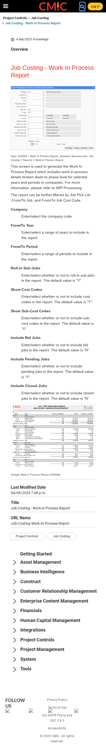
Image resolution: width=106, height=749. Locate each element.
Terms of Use (57, 707)
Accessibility (57, 728)
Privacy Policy (57, 700)
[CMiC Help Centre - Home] (53, 6)
